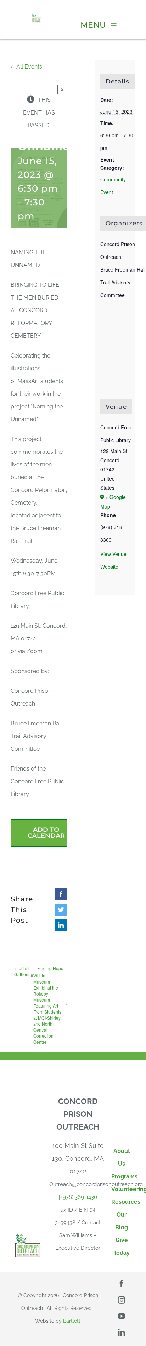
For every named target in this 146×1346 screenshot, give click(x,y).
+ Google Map (113, 501)
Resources (125, 1202)
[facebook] (121, 1283)
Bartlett (71, 1321)
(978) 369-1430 (79, 1197)
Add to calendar (46, 833)
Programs (124, 1176)
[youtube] (121, 1316)
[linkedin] (121, 1332)
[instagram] (121, 1300)
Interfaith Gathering (23, 971)
